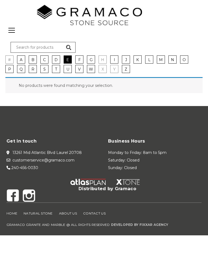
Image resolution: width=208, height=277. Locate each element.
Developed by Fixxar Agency (139, 225)
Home (11, 213)
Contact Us (94, 213)
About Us (68, 213)
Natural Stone (38, 213)
